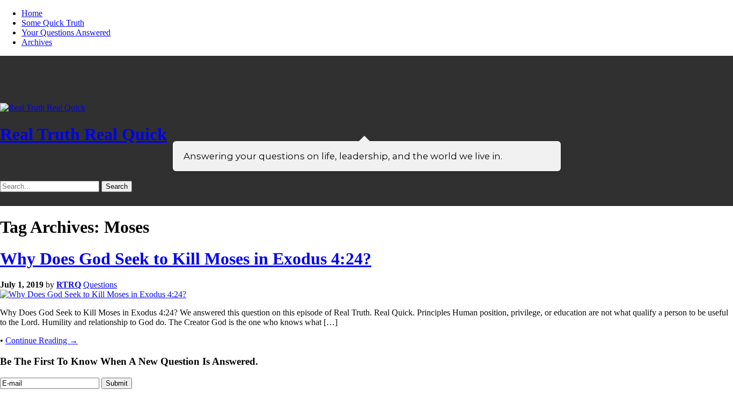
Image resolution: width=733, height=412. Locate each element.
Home (31, 13)
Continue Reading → (41, 340)
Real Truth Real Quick (83, 134)
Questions (100, 284)
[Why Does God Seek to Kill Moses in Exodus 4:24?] (93, 294)
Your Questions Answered (66, 32)
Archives (36, 42)
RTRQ (68, 284)
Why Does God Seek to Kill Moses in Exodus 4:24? (185, 258)
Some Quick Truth (52, 22)
